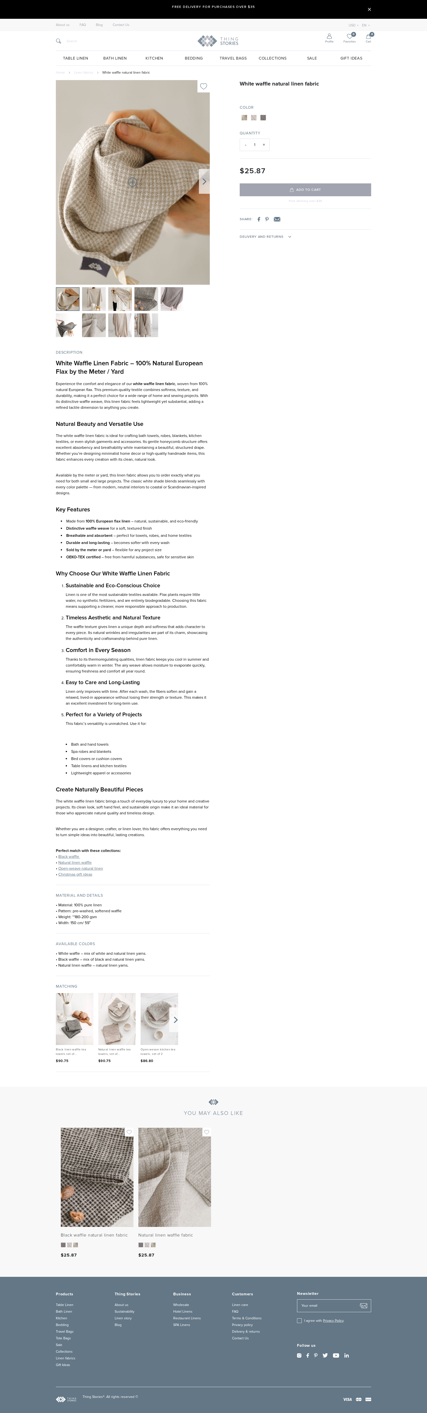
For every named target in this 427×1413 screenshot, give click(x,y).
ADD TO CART (308, 190)
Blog (99, 25)
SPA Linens (181, 1325)
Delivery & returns (246, 1331)
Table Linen (75, 58)
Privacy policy (242, 1325)
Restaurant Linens (187, 1318)
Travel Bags (233, 58)
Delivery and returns (261, 237)
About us (63, 25)
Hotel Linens (182, 1311)
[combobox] (365, 25)
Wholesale (181, 1305)
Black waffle (69, 856)
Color (247, 107)
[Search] (58, 41)
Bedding (194, 58)
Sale (312, 58)
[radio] (244, 117)
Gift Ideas (352, 58)
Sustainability (124, 1311)
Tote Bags (63, 1338)
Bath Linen (115, 58)
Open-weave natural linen (80, 868)
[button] (204, 181)
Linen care (240, 1305)
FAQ (83, 25)
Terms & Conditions (247, 1318)
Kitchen (154, 58)
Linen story (123, 1318)
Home (60, 72)
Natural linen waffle (75, 862)
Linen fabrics (83, 72)
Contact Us (121, 25)
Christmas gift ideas (75, 874)
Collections (273, 58)
